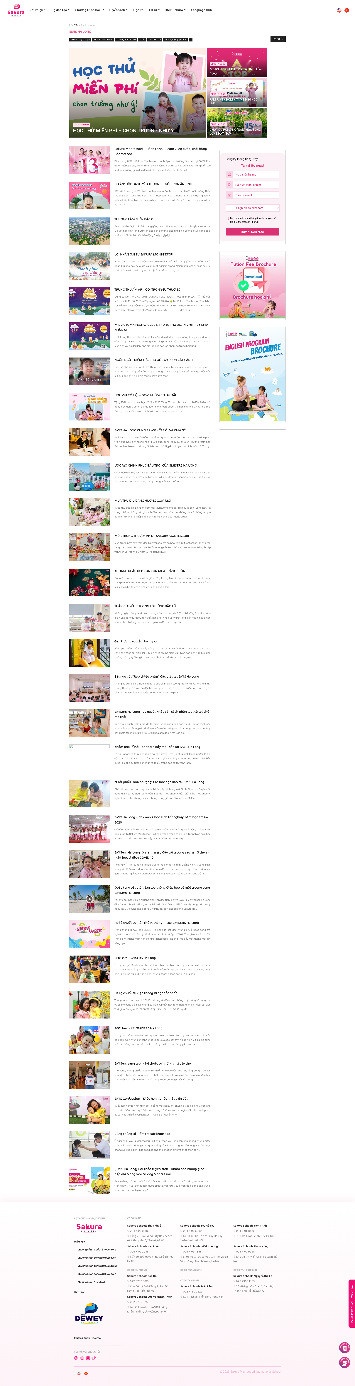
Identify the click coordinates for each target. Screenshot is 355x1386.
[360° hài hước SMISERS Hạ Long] (89, 1040)
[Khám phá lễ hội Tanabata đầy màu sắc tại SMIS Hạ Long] (89, 758)
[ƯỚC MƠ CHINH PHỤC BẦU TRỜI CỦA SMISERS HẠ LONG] (89, 477)
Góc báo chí (155, 39)
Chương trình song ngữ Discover (97, 1258)
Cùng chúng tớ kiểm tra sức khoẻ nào (142, 1134)
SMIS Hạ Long (81, 124)
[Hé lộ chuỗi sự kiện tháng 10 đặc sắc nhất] (89, 1004)
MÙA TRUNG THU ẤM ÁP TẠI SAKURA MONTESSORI (151, 536)
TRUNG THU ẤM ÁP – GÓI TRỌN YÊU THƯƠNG (147, 289)
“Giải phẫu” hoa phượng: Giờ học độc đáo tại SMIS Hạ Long (159, 782)
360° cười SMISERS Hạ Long (135, 958)
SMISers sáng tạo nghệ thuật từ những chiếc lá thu (152, 1063)
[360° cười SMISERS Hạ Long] (89, 969)
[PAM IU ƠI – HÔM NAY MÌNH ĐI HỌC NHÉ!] (237, 92)
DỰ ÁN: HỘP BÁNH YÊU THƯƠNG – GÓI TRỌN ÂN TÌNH (153, 184)
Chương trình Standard (91, 1282)
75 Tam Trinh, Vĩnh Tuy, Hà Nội (255, 1236)
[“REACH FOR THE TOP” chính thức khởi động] (237, 62)
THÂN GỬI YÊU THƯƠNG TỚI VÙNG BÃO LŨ (145, 606)
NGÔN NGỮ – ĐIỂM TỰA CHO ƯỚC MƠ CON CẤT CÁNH (153, 360)
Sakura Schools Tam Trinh (250, 1226)
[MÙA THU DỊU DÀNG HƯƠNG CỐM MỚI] (89, 512)
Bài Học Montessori (103, 39)
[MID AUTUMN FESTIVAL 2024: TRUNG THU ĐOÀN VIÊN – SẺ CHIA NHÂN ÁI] (89, 336)
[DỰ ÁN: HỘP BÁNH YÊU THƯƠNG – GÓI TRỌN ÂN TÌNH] (89, 195)
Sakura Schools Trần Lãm (196, 1286)
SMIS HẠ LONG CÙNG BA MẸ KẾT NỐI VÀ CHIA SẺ (150, 430)
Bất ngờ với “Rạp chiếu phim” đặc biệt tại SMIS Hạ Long (156, 676)
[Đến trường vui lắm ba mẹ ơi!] (89, 653)
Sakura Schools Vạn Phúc (143, 1246)
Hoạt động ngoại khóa (175, 39)
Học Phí (139, 10)
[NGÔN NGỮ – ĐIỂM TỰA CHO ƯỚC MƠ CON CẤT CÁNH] (89, 371)
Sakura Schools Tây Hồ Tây (197, 1226)
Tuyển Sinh (117, 10)
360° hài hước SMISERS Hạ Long (138, 1028)
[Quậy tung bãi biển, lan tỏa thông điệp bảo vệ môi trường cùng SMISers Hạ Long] (89, 899)
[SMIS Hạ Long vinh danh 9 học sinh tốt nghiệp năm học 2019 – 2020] (89, 829)
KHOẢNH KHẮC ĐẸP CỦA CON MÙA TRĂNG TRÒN (149, 571)
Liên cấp (79, 1292)
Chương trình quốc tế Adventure (97, 1250)
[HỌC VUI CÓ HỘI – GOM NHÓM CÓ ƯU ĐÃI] (89, 406)
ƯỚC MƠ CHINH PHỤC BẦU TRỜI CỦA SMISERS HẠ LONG (155, 465)
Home (73, 25)
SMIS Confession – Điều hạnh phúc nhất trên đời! (151, 1098)
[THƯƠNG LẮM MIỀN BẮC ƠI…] (89, 231)
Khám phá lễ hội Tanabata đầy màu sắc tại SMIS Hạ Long (157, 747)
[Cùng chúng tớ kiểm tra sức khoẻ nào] (89, 1145)
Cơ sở (153, 10)
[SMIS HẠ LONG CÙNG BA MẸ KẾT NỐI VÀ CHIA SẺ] (89, 442)
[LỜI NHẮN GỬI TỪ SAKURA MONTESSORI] (89, 266)
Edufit (142, 39)
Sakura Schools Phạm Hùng (250, 1246)
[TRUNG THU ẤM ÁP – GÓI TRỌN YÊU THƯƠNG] (89, 301)
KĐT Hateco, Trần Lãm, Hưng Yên (203, 1297)
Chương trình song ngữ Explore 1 (97, 1274)
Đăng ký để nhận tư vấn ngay (352, 1304)
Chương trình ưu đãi (126, 39)
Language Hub (201, 10)
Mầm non (79, 1242)
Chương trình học (88, 10)
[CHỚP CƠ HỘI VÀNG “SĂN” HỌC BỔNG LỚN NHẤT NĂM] (237, 123)
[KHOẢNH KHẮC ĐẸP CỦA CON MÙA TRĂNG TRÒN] (89, 582)
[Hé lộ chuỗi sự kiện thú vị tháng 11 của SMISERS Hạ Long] (89, 934)
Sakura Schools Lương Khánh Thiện (149, 1297)
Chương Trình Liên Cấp (87, 1338)
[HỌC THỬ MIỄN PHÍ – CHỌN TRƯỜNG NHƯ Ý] (137, 93)
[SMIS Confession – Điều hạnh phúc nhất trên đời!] (89, 1110)
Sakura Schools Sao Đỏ (142, 1276)
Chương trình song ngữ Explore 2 (97, 1266)
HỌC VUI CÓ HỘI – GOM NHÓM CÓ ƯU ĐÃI (145, 395)
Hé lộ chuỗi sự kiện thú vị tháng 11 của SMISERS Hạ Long (156, 922)
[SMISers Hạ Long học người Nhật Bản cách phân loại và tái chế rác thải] (89, 723)
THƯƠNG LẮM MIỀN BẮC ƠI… (136, 219)
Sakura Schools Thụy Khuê (144, 1226)
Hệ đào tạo (59, 10)
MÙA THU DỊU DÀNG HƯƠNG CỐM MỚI (142, 500)
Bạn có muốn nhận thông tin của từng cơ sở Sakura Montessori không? (253, 220)
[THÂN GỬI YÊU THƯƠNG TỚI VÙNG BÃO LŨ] (89, 618)
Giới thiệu (35, 10)
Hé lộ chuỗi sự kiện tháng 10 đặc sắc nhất (145, 993)
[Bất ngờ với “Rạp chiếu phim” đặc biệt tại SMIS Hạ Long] (89, 688)
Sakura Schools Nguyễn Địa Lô (252, 1276)
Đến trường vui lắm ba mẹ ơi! (136, 641)
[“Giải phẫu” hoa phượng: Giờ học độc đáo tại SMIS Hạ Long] (89, 793)
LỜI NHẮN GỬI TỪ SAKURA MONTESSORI (143, 254)
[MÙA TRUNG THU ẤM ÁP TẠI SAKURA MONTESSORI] (89, 547)
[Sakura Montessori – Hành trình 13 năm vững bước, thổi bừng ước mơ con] (89, 160)
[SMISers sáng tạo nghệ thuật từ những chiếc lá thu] (89, 1075)
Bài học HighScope (80, 39)
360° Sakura (174, 10)
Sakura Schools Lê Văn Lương (199, 1246)
